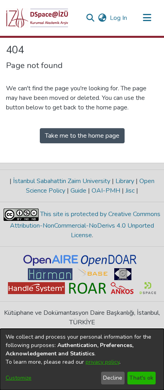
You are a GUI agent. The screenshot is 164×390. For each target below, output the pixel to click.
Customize (18, 378)
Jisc (130, 190)
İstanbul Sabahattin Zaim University (62, 181)
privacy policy (102, 362)
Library (125, 181)
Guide (78, 190)
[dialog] (82, 359)
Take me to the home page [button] (82, 135)
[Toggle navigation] (147, 17)
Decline (112, 378)
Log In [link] (119, 18)
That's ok (141, 378)
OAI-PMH (106, 190)
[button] (37, 18)
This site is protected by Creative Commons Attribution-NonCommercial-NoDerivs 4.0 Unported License (85, 225)
